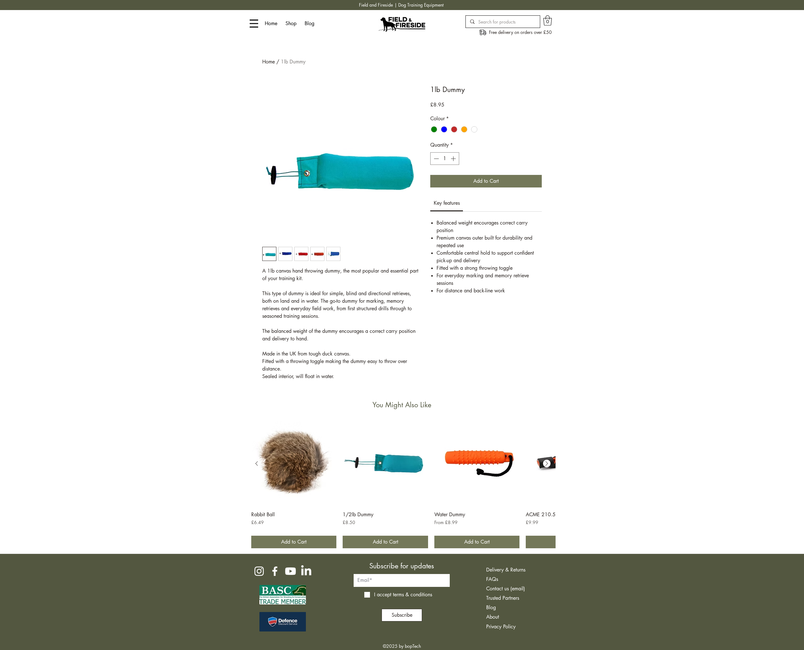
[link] (447, 203)
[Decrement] (435, 159)
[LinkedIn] (306, 571)
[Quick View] (293, 463)
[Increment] (453, 159)
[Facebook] (275, 571)
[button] (547, 20)
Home (268, 61)
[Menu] (254, 23)
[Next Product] (547, 463)
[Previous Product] (256, 463)
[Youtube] (290, 571)
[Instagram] (259, 571)
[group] (402, 485)
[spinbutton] (444, 159)
